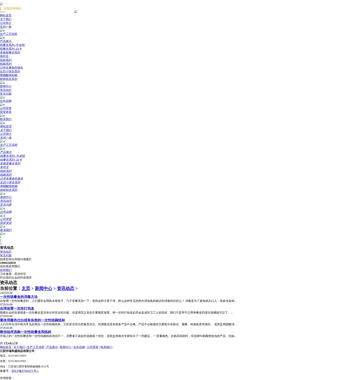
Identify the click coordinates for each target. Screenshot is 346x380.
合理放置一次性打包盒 (17, 308)
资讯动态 (6, 251)
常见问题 (6, 255)
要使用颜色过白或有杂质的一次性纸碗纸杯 (32, 320)
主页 (26, 288)
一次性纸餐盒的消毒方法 (19, 297)
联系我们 (106, 347)
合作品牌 (79, 347)
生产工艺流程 (35, 347)
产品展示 (52, 347)
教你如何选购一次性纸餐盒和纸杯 (25, 332)
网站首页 (6, 347)
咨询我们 (6, 270)
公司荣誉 (92, 347)
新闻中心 (43, 288)
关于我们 (19, 347)
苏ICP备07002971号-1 (25, 370)
